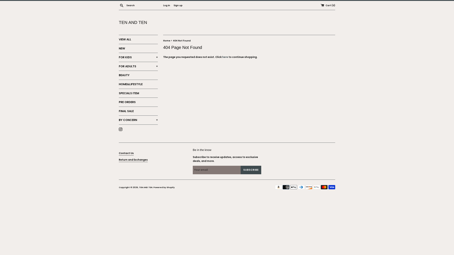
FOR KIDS (138, 57)
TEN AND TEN (133, 22)
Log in (166, 5)
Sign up (178, 5)
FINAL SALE (126, 111)
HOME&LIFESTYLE (131, 84)
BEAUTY (124, 75)
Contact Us (126, 153)
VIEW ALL (125, 39)
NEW (122, 48)
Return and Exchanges (133, 160)
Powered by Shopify (164, 187)
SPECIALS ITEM (129, 93)
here (225, 57)
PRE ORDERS (127, 102)
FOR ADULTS (138, 66)
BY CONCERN (138, 120)
